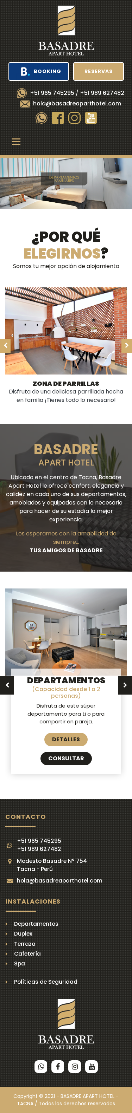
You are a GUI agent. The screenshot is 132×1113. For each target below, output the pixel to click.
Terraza (25, 944)
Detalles (66, 739)
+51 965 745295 (52, 93)
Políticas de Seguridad (45, 981)
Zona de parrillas (66, 383)
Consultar (66, 758)
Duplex (23, 933)
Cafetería (27, 953)
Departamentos (36, 924)
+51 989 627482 (102, 93)
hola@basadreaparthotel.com (77, 103)
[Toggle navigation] (16, 142)
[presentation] (18, 183)
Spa (19, 963)
